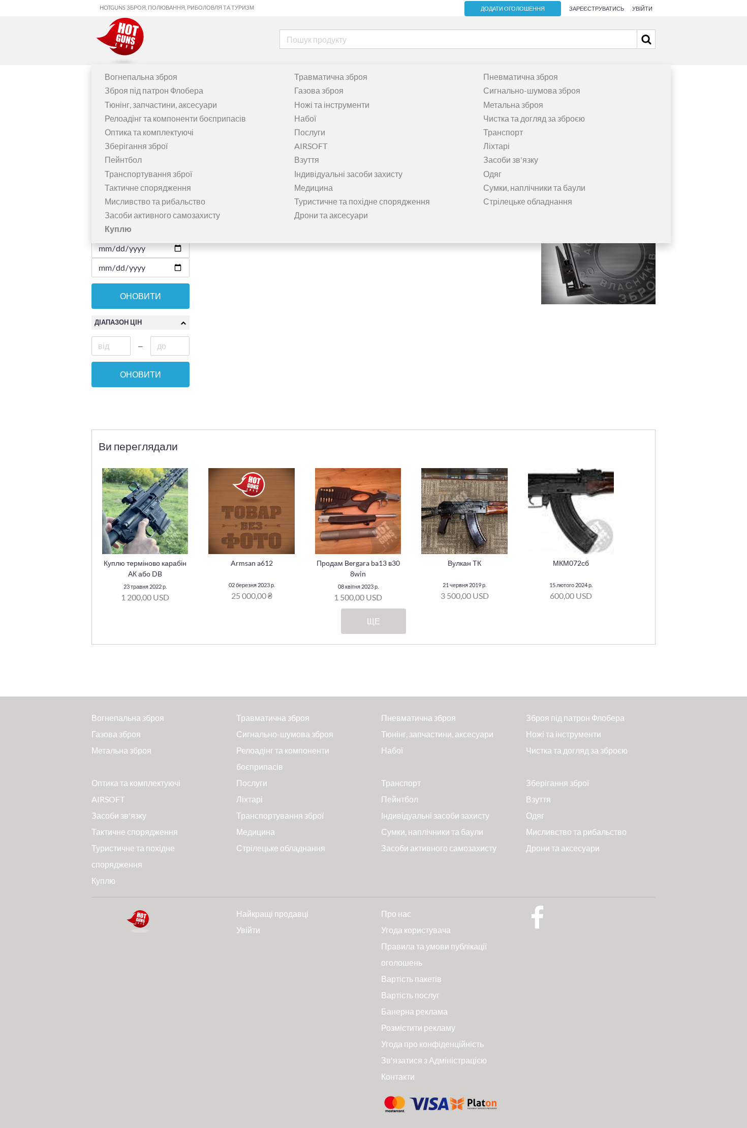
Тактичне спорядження (148, 187)
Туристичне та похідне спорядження (362, 201)
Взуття (306, 159)
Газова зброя (319, 90)
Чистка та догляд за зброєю (534, 118)
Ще (373, 621)
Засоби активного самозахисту (162, 215)
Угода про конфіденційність (432, 1044)
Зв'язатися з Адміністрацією (434, 1060)
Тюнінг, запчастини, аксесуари (161, 104)
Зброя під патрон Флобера (154, 90)
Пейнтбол (123, 159)
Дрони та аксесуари (331, 215)
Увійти (642, 8)
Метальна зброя (513, 104)
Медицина (313, 187)
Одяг (492, 174)
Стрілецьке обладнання (527, 201)
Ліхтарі (496, 146)
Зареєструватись (596, 8)
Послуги (309, 132)
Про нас (396, 913)
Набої (305, 118)
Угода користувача (416, 930)
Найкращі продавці (272, 913)
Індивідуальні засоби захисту (348, 174)
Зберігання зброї (136, 146)
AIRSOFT (310, 146)
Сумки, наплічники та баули (534, 187)
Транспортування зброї (148, 174)
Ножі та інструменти (331, 104)
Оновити (140, 296)
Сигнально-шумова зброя (531, 90)
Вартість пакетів (411, 979)
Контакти (398, 1076)
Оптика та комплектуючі (149, 132)
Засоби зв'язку (510, 159)
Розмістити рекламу (418, 1027)
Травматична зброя (330, 76)
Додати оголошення (513, 8)
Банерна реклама (414, 1011)
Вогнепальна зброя (141, 76)
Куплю (103, 880)
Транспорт (503, 132)
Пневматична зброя (520, 76)
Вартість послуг (410, 995)
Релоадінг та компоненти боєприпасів (175, 118)
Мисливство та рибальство (155, 201)
